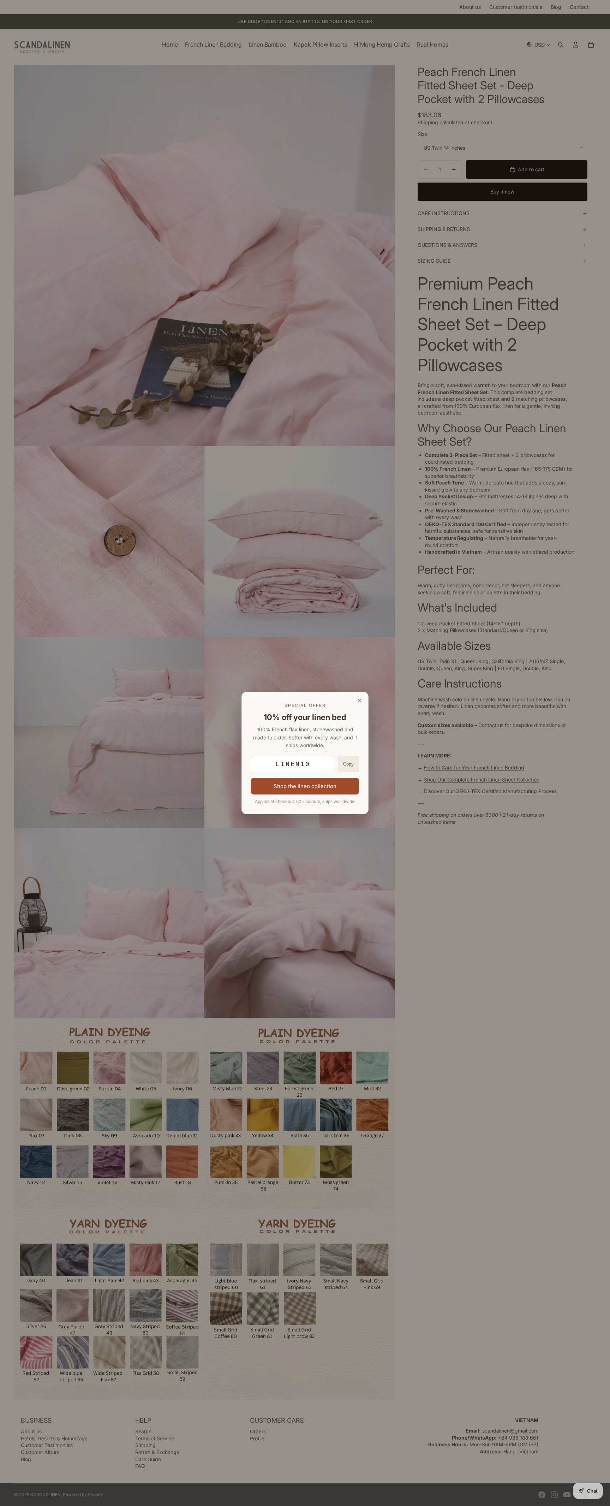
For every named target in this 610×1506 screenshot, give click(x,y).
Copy (348, 764)
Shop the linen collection (305, 786)
